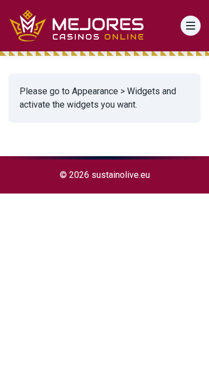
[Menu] (191, 26)
